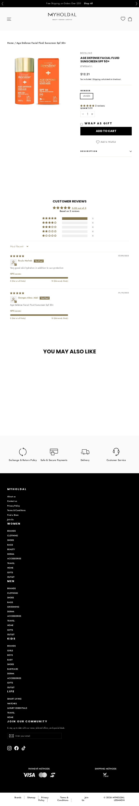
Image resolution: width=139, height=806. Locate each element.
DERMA (10, 554)
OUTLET (11, 577)
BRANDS (11, 530)
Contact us (12, 501)
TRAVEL (11, 563)
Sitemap (31, 797)
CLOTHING (12, 535)
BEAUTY (11, 549)
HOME (10, 567)
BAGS (10, 544)
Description (88, 151)
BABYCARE (12, 669)
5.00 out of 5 (79, 208)
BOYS (10, 655)
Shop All (88, 3)
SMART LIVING (14, 698)
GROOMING (13, 606)
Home (10, 43)
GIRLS (10, 650)
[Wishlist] (123, 18)
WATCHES (12, 703)
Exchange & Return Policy (23, 459)
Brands (17, 797)
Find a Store (13, 515)
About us (11, 496)
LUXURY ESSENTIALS (17, 708)
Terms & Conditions (16, 510)
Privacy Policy (13, 505)
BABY (10, 659)
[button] (2, 3)
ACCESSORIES (14, 558)
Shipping (96, 79)
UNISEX (86, 96)
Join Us (10, 519)
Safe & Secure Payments (54, 459)
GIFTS (10, 572)
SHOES (10, 540)
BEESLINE (86, 53)
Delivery (85, 459)
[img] (17, 256)
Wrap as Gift (98, 123)
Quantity (86, 108)
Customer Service (116, 459)
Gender (85, 91)
